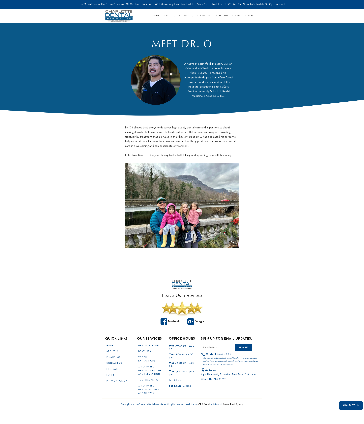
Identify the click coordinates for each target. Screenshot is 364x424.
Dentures (144, 351)
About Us (112, 351)
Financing (204, 16)
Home (156, 16)
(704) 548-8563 (224, 354)
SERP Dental (203, 404)
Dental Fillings (148, 346)
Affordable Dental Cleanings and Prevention (150, 370)
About (168, 16)
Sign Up (243, 348)
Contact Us (114, 363)
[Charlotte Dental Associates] (182, 284)
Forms (236, 16)
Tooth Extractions (146, 359)
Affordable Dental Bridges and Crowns (148, 389)
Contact (251, 16)
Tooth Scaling (148, 380)
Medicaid (222, 16)
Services (185, 16)
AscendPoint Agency (233, 404)
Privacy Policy (116, 381)
